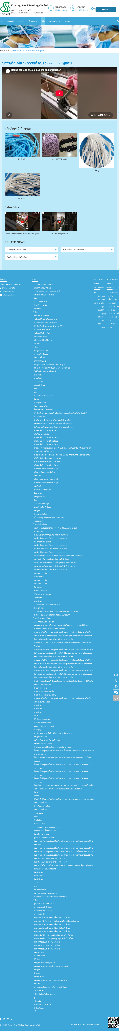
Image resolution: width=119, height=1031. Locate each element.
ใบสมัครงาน (33, 21)
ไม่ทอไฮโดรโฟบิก (40, 524)
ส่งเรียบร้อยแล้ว (39, 1008)
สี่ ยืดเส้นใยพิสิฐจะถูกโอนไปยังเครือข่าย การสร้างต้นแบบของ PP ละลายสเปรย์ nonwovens (62, 766)
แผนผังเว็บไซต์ (75, 1025)
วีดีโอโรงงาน (38, 382)
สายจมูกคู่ (37, 730)
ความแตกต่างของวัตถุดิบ (43, 744)
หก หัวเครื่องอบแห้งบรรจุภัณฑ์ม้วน (47, 942)
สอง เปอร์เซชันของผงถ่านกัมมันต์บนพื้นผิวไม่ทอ (51, 559)
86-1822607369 (82, 10)
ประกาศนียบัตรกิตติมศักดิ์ (43, 490)
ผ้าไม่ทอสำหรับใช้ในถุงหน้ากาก (45, 323)
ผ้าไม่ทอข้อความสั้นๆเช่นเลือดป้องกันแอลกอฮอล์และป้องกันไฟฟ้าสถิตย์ (60, 413)
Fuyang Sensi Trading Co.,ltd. (11, 284)
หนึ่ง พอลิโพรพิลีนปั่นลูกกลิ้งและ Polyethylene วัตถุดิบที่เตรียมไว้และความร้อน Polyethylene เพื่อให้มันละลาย (62, 449)
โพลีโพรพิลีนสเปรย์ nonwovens (45, 319)
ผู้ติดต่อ (107, 9)
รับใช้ (36, 716)
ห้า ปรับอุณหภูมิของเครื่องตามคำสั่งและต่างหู (51, 858)
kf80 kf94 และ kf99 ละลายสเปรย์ (46, 827)
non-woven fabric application (113, 283)
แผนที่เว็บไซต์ (39, 991)
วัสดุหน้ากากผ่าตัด (40, 305)
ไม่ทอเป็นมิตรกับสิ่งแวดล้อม (44, 994)
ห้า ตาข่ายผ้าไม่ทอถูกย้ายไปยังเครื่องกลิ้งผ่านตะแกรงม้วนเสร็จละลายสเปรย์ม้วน (63, 841)
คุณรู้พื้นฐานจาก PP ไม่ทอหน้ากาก (46, 838)
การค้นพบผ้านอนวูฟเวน (42, 723)
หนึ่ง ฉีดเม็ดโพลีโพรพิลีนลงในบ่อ (46, 430)
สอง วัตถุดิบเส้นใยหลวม (42, 542)
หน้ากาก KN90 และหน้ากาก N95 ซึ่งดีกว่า (49, 629)
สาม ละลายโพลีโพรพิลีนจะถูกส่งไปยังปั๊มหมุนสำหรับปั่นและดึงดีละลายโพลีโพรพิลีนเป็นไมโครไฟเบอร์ (64, 700)
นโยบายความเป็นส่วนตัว (43, 1004)
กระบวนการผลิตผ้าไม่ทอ (43, 907)
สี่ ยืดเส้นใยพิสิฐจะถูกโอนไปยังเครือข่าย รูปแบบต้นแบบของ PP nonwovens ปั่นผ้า (64, 799)
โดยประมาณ (38, 521)
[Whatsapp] (116, 686)
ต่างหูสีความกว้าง (59, 159)
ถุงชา (36, 886)
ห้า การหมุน (38, 844)
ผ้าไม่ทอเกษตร (39, 956)
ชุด (35, 998)
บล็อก (36, 817)
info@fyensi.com (61, 10)
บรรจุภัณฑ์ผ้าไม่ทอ (41, 350)
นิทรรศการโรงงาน (40, 591)
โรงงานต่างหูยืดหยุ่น (59, 234)
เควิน (35, 389)
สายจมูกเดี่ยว (39, 608)
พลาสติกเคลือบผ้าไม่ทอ (42, 288)
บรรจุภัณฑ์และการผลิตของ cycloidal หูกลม (28, 50)
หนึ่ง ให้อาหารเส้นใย (41, 434)
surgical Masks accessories (100, 283)
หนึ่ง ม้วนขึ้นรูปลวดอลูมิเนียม (44, 472)
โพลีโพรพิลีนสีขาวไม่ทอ (42, 333)
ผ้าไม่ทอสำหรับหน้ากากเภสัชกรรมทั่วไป (49, 326)
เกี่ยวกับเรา (21, 21)
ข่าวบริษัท (37, 309)
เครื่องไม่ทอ (38, 375)
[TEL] (116, 681)
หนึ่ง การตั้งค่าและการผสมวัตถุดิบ (46, 469)
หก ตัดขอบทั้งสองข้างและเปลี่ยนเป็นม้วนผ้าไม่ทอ (52, 918)
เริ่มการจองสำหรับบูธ (42, 406)
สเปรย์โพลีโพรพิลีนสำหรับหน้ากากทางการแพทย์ (52, 368)
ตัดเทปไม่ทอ (38, 531)
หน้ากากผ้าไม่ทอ (40, 361)
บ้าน (2, 21)
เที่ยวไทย (37, 984)
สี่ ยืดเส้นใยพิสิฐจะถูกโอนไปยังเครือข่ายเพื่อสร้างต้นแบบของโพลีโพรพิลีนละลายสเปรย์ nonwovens (64, 752)
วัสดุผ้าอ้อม (38, 820)
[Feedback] (116, 698)
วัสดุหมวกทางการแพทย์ (42, 594)
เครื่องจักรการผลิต (40, 337)
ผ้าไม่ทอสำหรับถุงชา (41, 354)
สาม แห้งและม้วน (40, 688)
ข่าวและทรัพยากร (55, 21)
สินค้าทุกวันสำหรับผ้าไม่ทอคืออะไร (74, 249)
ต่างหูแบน (22, 199)
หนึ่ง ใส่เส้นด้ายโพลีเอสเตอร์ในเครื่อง (47, 458)
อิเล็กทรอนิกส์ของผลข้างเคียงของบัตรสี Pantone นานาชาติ (55, 528)
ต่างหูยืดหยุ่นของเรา (41, 834)
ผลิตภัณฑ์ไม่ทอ (39, 357)
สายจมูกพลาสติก (40, 403)
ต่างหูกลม (22, 159)
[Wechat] (116, 692)
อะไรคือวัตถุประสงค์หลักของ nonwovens (49, 517)
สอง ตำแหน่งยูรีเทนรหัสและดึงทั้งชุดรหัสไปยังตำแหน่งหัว (55, 563)
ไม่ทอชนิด (37, 1001)
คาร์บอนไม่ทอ (39, 977)
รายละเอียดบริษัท (40, 302)
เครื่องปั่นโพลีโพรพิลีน (42, 316)
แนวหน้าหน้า (38, 601)
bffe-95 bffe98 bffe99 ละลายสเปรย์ (47, 291)
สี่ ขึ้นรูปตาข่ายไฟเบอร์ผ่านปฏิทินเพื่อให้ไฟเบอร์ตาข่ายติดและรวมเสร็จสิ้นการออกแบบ (63, 759)
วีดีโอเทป (37, 344)
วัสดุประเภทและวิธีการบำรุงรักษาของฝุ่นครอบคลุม (52, 747)
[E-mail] (116, 675)
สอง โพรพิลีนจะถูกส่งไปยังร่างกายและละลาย (50, 538)
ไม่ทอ (34, 279)
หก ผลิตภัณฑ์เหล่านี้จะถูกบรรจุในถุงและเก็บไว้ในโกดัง (54, 935)
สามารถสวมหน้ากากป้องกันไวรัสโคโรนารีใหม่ (51, 535)
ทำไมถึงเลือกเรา (40, 890)
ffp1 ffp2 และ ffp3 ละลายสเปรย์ (45, 893)
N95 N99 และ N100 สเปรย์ (44, 295)
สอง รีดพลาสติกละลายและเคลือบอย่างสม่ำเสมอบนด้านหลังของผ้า (58, 556)
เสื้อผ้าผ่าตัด (38, 493)
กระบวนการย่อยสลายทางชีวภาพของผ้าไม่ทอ (50, 987)
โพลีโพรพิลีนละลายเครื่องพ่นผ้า (45, 371)
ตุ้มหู (97, 171)
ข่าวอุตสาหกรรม (40, 497)
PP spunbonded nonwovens (44, 284)
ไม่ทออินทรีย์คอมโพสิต (42, 618)
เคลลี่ (35, 392)
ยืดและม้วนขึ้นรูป (40, 803)
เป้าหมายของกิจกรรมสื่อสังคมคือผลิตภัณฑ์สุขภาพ (52, 615)
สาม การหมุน (39, 577)
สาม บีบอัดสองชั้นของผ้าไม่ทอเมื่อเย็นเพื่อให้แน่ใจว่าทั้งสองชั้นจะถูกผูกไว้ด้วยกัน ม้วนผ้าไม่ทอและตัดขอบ (63, 682)
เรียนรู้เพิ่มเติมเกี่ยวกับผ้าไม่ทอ (17, 257)
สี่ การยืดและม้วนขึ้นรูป (42, 806)
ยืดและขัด (37, 476)
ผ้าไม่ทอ (37, 959)
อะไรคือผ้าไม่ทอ (40, 417)
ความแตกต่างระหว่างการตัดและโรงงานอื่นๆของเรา (53, 424)
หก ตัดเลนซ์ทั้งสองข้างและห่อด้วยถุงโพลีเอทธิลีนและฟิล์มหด (56, 921)
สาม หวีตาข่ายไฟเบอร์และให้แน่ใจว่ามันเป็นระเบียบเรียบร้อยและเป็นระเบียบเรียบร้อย (62, 644)
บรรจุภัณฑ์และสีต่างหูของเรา (45, 963)
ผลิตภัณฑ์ (10, 21)
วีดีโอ (43, 21)
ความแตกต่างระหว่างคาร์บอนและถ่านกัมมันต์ (51, 966)
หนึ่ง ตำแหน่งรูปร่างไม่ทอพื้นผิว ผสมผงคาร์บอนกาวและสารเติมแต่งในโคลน (62, 455)
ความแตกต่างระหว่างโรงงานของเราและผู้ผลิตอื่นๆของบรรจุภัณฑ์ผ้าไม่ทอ (61, 625)
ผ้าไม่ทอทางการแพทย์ (42, 330)
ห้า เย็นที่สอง (38, 872)
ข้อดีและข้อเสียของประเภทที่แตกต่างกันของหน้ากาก (53, 427)
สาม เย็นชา (38, 705)
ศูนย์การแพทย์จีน (8, 288)
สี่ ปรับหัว (37, 792)
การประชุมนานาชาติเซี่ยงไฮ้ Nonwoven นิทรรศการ (53, 733)
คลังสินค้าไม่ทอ (39, 385)
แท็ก (35, 1011)
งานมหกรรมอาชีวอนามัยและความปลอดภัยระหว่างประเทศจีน (57, 611)
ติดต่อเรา (67, 21)
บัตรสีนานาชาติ (39, 824)
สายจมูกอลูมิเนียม (40, 514)
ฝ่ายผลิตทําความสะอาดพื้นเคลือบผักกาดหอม (50, 897)
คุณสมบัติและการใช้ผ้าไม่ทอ (44, 904)
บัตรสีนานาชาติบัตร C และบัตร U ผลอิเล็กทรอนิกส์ (52, 420)
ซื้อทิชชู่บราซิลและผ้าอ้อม (43, 410)
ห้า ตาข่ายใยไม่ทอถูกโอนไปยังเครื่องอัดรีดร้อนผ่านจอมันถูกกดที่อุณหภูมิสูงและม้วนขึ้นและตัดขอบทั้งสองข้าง (63, 867)
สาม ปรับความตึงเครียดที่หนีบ (45, 691)
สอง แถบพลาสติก (40, 573)
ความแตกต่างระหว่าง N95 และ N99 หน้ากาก (50, 980)
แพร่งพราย (38, 597)
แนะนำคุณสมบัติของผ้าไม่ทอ (16, 249)
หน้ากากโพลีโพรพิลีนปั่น (43, 340)
